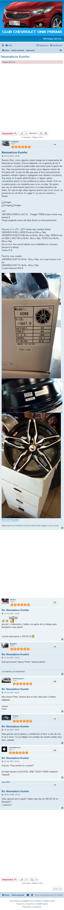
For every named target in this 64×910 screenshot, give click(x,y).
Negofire (13, 644)
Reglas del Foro (8, 62)
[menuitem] (8, 45)
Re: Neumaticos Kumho (15, 610)
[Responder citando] (55, 144)
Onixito (15, 716)
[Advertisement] (32, 98)
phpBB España (42, 904)
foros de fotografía (10, 519)
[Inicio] (32, 15)
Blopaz (13, 599)
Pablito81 (15, 142)
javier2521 (6, 782)
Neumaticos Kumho (15, 56)
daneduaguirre (18, 678)
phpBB (25, 901)
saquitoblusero (15, 747)
